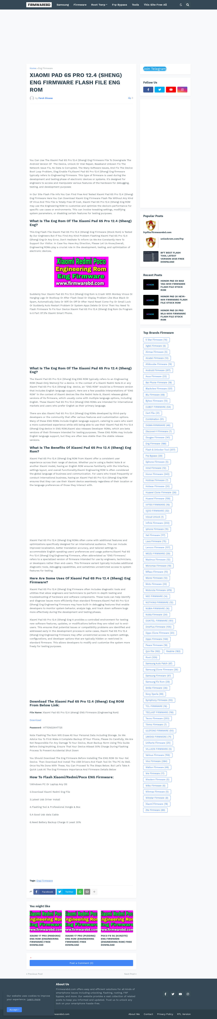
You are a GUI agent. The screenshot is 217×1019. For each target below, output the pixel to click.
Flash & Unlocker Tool (160, 449)
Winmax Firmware (157, 791)
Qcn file (153, 651)
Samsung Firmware (158, 675)
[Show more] (94, 892)
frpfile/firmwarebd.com (157, 232)
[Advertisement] (108, 36)
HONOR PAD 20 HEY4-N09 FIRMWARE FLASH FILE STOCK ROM (174, 299)
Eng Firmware (45, 68)
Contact (148, 1014)
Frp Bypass (154, 456)
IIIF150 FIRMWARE (158, 504)
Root (151, 657)
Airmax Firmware (156, 352)
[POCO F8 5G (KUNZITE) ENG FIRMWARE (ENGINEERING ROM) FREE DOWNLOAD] (117, 921)
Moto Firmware (156, 584)
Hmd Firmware (156, 468)
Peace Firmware (156, 645)
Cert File (153, 413)
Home (33, 68)
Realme (173, 651)
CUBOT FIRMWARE (158, 407)
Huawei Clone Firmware (161, 492)
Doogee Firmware (158, 437)
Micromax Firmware (158, 565)
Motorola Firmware (159, 590)
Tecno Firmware (157, 718)
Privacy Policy (165, 1014)
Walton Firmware (157, 767)
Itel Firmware (155, 535)
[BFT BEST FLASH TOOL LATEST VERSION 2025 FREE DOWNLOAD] (151, 256)
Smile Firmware (156, 688)
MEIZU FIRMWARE (158, 553)
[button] (181, 5)
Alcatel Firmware (157, 358)
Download (35, 720)
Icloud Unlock (155, 517)
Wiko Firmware (155, 785)
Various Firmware (158, 755)
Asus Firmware (156, 376)
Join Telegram (154, 69)
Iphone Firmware (157, 529)
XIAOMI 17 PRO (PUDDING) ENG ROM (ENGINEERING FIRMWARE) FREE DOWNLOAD (80, 940)
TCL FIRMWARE (156, 706)
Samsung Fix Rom (158, 682)
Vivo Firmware (156, 761)
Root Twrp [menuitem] (98, 4)
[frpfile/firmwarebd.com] (151, 225)
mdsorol (75, 1014)
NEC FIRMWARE (156, 596)
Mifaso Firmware (157, 572)
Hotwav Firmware (158, 486)
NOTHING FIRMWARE (159, 602)
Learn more (33, 999)
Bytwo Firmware (157, 401)
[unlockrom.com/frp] (151, 242)
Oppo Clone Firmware (160, 633)
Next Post (129, 974)
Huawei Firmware (158, 498)
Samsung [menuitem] (63, 4)
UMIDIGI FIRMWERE (158, 736)
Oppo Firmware (157, 639)
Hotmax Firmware (157, 480)
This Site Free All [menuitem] (155, 4)
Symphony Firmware (159, 700)
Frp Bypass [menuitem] (119, 4)
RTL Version (184, 1014)
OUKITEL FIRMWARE (159, 620)
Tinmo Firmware (156, 724)
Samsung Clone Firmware (162, 669)
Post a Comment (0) (81, 963)
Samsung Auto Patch (159, 663)
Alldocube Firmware (159, 364)
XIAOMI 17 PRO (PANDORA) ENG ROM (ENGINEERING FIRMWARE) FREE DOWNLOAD (45, 940)
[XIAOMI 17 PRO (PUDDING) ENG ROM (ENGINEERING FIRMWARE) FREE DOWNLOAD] (81, 921)
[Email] (87, 892)
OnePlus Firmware (158, 627)
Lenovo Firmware (158, 547)
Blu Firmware (155, 394)
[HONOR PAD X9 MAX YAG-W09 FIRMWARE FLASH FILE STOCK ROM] (151, 284)
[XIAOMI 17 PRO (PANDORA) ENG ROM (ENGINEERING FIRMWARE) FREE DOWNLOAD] (46, 921)
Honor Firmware (158, 474)
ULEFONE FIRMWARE (160, 730)
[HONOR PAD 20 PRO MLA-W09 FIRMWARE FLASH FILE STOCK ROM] (151, 314)
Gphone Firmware (157, 462)
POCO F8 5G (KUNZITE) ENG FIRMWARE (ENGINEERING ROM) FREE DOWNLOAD (116, 940)
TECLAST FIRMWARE (160, 712)
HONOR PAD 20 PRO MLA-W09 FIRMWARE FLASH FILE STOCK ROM (173, 315)
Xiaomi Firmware (157, 804)
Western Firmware (157, 779)
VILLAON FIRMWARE (159, 749)
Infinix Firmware (158, 523)
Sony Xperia (154, 694)
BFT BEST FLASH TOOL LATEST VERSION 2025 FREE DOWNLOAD (172, 257)
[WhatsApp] (80, 892)
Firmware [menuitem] (80, 4)
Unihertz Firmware (158, 743)
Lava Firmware (156, 541)
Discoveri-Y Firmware (159, 431)
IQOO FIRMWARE (157, 511)
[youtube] (171, 89)
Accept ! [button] (14, 1009)
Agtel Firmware (156, 346)
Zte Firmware (155, 810)
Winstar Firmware (157, 798)
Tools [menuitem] (135, 4)
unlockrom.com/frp (172, 238)
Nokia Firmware (156, 614)
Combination (155, 419)
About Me (134, 1014)
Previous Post (35, 974)
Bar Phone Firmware (159, 382)
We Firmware (155, 773)
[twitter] (160, 89)
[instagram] (182, 89)
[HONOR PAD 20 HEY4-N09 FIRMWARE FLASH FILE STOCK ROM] (151, 300)
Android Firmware (158, 370)
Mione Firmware (156, 578)
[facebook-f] (148, 89)
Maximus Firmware (158, 559)
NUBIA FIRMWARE (158, 608)
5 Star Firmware (156, 339)
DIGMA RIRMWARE (158, 425)
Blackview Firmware (159, 388)
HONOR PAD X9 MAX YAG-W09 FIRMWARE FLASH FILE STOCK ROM (173, 285)
